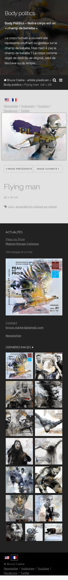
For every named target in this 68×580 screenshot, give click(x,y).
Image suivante (47, 169)
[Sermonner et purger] (19, 479)
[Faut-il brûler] (48, 365)
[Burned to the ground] (53, 532)
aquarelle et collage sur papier (36, 206)
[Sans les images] (19, 422)
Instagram (28, 568)
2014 (11, 206)
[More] (32, 347)
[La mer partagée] (48, 394)
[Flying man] (34, 159)
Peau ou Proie (15, 239)
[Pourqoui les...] (19, 394)
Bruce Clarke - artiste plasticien (27, 80)
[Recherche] (54, 80)
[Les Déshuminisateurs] (48, 451)
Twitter (25, 573)
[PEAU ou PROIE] (19, 365)
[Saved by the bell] (48, 508)
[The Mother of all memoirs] (19, 508)
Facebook (10, 573)
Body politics (12, 84)
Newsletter (11, 568)
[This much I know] (14, 532)
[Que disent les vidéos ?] (34, 532)
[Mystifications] (19, 451)
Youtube (43, 568)
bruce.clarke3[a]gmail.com (24, 327)
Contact (11, 323)
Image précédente (19, 169)
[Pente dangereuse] (48, 422)
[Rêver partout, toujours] (48, 479)
